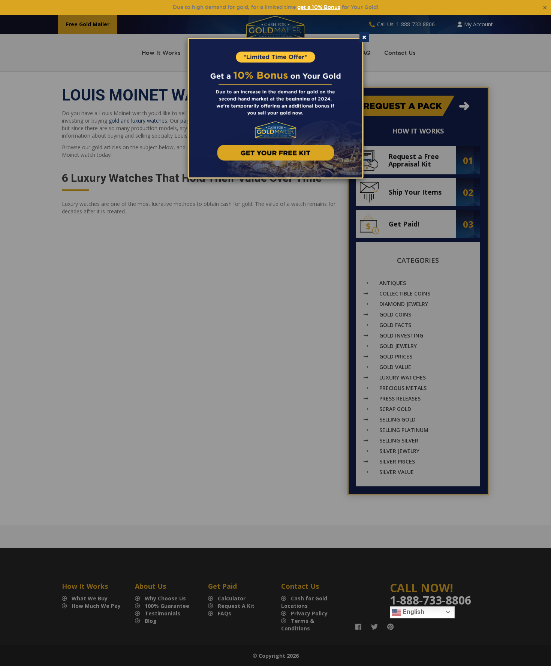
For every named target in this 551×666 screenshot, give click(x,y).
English (412, 612)
